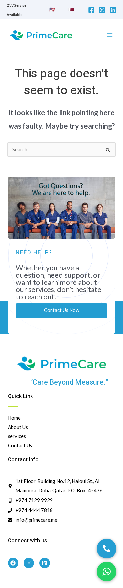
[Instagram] (102, 10)
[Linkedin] (113, 10)
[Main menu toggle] (109, 35)
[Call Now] (106, 548)
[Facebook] (91, 10)
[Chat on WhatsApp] (106, 571)
